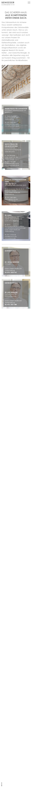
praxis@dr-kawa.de (11, 236)
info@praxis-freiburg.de (12, 124)
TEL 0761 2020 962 (11, 272)
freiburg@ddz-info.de (11, 199)
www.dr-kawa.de (10, 238)
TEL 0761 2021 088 (11, 305)
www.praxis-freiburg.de (12, 126)
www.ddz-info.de (10, 201)
